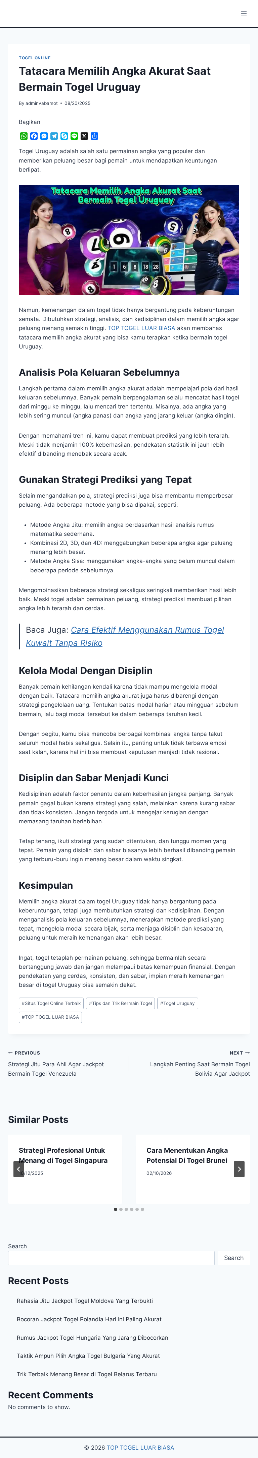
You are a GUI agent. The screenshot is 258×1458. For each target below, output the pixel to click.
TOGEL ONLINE (34, 57)
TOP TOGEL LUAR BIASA (50, 1017)
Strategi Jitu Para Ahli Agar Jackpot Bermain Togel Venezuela (56, 1063)
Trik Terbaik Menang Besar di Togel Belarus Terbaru (87, 1374)
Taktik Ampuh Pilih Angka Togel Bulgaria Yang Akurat (88, 1355)
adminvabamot (42, 103)
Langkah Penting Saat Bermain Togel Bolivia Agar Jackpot (200, 1063)
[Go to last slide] (18, 1169)
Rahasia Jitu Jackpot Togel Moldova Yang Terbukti (85, 1300)
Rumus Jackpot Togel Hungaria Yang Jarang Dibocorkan (92, 1337)
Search (17, 1246)
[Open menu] (244, 13)
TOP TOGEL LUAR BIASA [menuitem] (141, 328)
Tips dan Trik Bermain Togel (120, 1003)
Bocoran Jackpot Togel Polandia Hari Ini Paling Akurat (89, 1319)
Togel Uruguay (177, 1003)
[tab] (115, 1209)
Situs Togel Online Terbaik (51, 1003)
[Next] (239, 1169)
